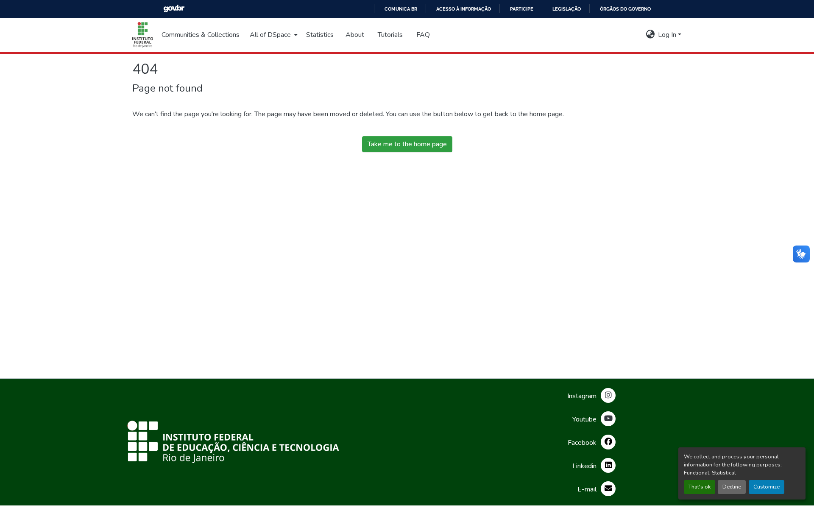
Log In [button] (668, 34)
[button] (142, 34)
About (355, 34)
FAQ (423, 34)
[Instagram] (608, 395)
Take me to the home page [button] (407, 144)
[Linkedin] (608, 465)
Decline (731, 487)
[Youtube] (608, 418)
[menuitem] (273, 35)
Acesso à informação (463, 9)
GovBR (173, 9)
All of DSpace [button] (270, 34)
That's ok (700, 487)
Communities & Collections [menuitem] (201, 34)
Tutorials (390, 34)
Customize (766, 487)
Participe (521, 9)
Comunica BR (401, 9)
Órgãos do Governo (625, 9)
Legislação (566, 9)
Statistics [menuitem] (320, 34)
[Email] (608, 488)
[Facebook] (608, 442)
